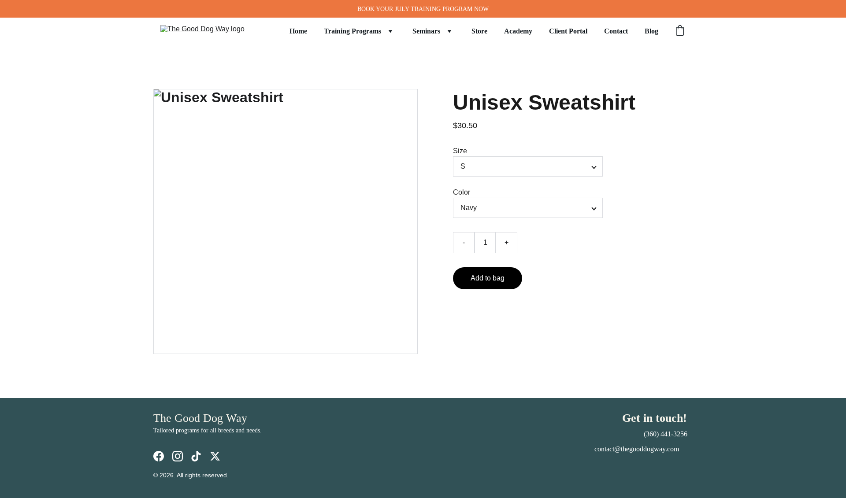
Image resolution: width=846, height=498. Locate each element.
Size (460, 151)
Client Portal (568, 31)
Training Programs (352, 31)
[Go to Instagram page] (177, 456)
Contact (616, 31)
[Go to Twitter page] (215, 456)
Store (479, 31)
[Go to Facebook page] (158, 456)
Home (298, 31)
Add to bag (488, 278)
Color (461, 192)
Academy (518, 31)
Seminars (426, 31)
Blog (651, 31)
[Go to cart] (680, 31)
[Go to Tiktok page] (196, 456)
